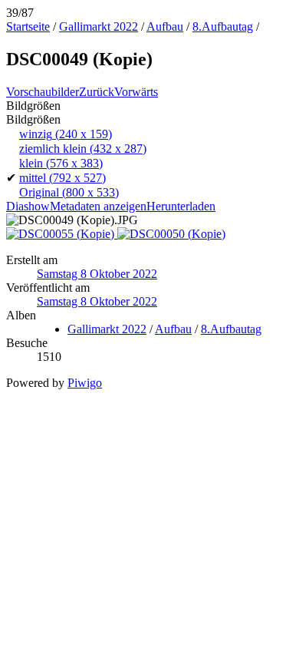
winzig (65, 134)
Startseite (28, 26)
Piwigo (84, 382)
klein (61, 163)
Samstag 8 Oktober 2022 (97, 273)
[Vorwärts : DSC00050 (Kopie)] (171, 233)
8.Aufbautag (222, 26)
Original (69, 192)
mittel (62, 177)
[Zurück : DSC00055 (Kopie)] (61, 233)
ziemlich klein (82, 148)
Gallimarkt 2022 (98, 26)
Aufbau (164, 26)
